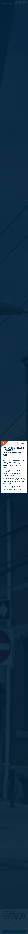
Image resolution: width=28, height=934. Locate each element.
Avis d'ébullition (8, 489)
